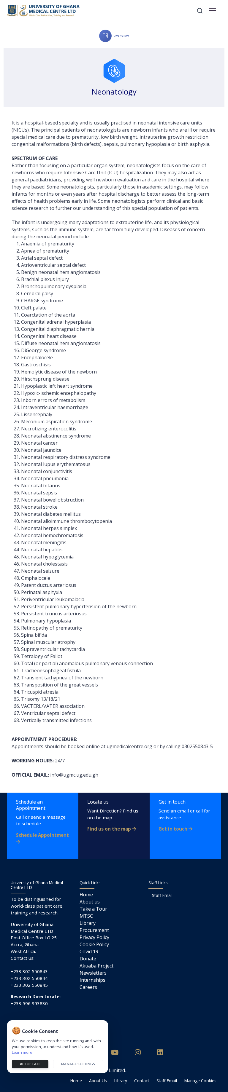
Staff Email (162, 895)
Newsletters (93, 973)
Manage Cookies (200, 1080)
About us (90, 901)
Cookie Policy (94, 944)
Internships (92, 980)
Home (86, 894)
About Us (98, 1080)
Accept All (30, 1064)
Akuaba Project (96, 965)
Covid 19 (89, 951)
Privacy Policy (94, 937)
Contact (141, 1080)
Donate (88, 958)
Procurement (94, 930)
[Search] (199, 10)
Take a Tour (93, 909)
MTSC (86, 916)
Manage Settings (78, 1064)
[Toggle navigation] (212, 11)
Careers (88, 987)
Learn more (22, 1052)
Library (88, 923)
